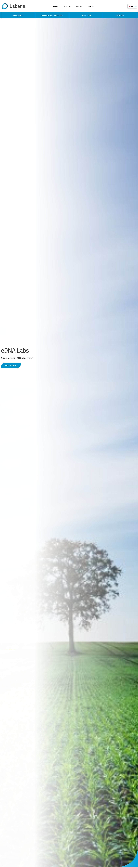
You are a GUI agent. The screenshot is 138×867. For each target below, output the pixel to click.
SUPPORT (120, 15)
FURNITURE (86, 15)
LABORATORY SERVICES (52, 15)
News (91, 6)
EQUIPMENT (18, 15)
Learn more (10, 365)
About (55, 6)
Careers (67, 6)
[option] (69, 433)
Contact (80, 6)
